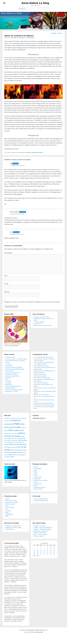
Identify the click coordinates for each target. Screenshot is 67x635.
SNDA (7, 516)
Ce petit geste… (9, 365)
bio (10, 420)
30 (50, 554)
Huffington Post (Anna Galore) (13, 525)
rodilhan (10, 454)
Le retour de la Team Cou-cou (12, 372)
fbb (12, 438)
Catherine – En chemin (39, 525)
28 (44, 554)
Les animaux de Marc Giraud (41, 500)
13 (41, 550)
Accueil (21, 152)
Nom (6, 275)
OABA (7, 512)
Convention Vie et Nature (11, 502)
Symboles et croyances (40, 487)
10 (54, 548)
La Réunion (10, 442)
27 (41, 554)
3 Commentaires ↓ (30, 37)
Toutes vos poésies (39, 536)
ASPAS (7, 499)
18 (34, 552)
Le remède (8, 381)
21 (44, 552)
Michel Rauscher (20, 442)
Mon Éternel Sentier (10, 388)
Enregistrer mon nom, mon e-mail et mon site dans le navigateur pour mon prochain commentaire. (32, 302)
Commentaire (8, 253)
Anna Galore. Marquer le (31, 152)
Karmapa (12, 440)
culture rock (19, 430)
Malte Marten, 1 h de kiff (11, 391)
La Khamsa (8, 382)
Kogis (5, 442)
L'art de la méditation (39, 322)
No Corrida (8, 510)
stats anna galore (21, 454)
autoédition (6, 420)
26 (37, 554)
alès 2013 (7, 418)
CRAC (11, 430)
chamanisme (8, 424)
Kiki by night (8, 384)
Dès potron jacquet (10, 357)
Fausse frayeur (9, 370)
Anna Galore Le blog (35, 3)
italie (24, 438)
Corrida (17, 427)
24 (54, 552)
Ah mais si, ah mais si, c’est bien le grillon (16, 359)
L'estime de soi (37, 323)
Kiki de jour (8, 377)
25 (34, 554)
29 (47, 554)
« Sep (34, 555)
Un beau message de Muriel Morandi (14, 369)
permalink (40, 152)
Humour (36, 482)
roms (14, 455)
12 (37, 550)
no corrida (7, 447)
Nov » (38, 555)
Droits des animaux (10, 504)
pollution (24, 450)
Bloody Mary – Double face (40, 531)
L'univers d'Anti (37, 484)
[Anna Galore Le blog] (33, 20)
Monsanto (6, 444)
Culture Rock (37, 478)
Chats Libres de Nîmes (11, 500)
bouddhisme (16, 420)
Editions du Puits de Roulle (11, 433)
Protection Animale (10, 452)
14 (44, 550)
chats (17, 423)
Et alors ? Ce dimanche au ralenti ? (14, 389)
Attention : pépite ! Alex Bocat (13, 386)
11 (34, 550)
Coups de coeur (38, 477)
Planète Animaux (9, 529)
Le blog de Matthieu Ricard (40, 499)
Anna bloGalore (38, 468)
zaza (5, 456)
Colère (35, 473)
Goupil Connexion (9, 507)
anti (11, 163)
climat (11, 427)
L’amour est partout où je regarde (13, 367)
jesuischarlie (7, 440)
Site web (6, 292)
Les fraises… (8, 364)
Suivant (60, 33)
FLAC (15, 438)
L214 (6, 509)
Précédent (53, 33)
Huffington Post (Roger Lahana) (13, 527)
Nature (35, 485)
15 (47, 550)
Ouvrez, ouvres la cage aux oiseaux (43, 325)
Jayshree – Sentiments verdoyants (42, 529)
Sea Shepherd (9, 514)
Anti (35, 374)
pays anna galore (16, 450)
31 (54, 554)
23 (50, 552)
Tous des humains (38, 489)
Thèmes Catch (39, 632)
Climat (35, 472)
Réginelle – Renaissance (40, 532)
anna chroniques (22, 418)
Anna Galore (21, 37)
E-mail (6, 283)
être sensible (10, 456)
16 (50, 550)
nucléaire (12, 447)
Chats (35, 470)
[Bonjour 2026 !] (15, 342)
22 (47, 552)
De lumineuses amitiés (11, 374)
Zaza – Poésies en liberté (40, 534)
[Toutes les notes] (10, 478)
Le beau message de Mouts (12, 376)
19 (37, 552)
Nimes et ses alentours (18, 444)
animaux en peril (14, 418)
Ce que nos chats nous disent (41, 317)
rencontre (20, 452)
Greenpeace (20, 438)
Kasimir (16, 440)
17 (54, 550)
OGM (16, 447)
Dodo (6, 379)
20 (41, 552)
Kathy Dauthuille (14, 212)
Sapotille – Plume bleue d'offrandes (43, 527)
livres (14, 442)
